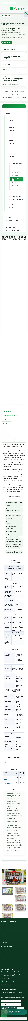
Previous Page (6, 15)
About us (3, 924)
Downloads (12, 3)
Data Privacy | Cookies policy (8, 938)
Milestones (3, 928)
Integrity (3, 926)
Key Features (7, 412)
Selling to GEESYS (5, 951)
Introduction (7, 408)
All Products (4, 948)
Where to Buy (4, 959)
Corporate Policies (5, 940)
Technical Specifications (10, 416)
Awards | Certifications (6, 932)
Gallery (6, 3)
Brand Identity (4, 930)
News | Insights (4, 942)
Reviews (5, 432)
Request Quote (6, 42)
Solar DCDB (6, 21)
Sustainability (4, 934)
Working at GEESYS (5, 963)
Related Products (8, 440)
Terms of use (4, 955)
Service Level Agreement (7, 957)
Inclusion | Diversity (5, 936)
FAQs (4, 428)
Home (2, 19)
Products (8, 19)
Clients (3, 965)
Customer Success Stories (7, 961)
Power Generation (18, 19)
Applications (7, 420)
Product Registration (6, 953)
